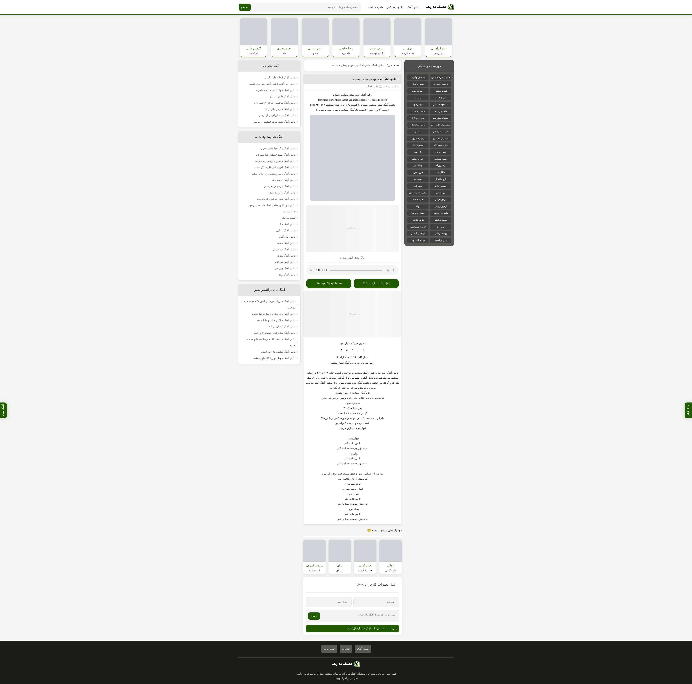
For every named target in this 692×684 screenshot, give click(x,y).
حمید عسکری (440, 158)
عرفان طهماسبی (418, 226)
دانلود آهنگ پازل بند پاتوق (282, 192)
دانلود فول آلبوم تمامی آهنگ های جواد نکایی (272, 84)
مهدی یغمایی (376, 104)
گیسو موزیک (288, 218)
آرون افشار (440, 179)
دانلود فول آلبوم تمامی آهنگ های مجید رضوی (271, 205)
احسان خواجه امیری (441, 77)
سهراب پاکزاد (418, 118)
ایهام (418, 206)
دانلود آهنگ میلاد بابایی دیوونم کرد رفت (274, 333)
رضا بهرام (440, 165)
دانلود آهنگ (413, 7)
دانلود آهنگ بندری (286, 255)
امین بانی (418, 186)
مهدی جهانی (441, 199)
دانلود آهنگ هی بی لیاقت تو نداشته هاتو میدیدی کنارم (270, 342)
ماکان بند (440, 172)
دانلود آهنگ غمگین (285, 230)
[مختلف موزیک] (440, 7)
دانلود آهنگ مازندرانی (284, 249)
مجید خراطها (440, 220)
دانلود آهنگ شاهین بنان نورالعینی (278, 351)
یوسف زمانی (440, 233)
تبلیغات (346, 649)
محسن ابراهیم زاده (440, 124)
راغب (418, 97)
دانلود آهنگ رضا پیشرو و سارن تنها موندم (273, 314)
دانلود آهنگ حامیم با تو (283, 180)
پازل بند (418, 152)
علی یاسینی (418, 158)
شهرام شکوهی (440, 118)
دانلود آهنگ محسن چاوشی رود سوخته (275, 161)
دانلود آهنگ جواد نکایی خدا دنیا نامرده (275, 90)
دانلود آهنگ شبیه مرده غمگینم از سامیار (274, 121)
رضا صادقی (417, 90)
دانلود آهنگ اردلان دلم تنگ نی (279, 77)
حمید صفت (417, 199)
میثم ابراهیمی (440, 240)
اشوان (418, 131)
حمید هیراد (440, 97)
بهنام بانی (418, 165)
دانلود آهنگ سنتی (286, 243)
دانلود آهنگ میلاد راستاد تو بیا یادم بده (275, 320)
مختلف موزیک (392, 65)
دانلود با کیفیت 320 (373, 283)
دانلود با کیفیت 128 (326, 283)
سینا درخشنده (418, 111)
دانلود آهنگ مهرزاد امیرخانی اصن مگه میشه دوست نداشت (268, 304)
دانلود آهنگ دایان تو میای (282, 96)
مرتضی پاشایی (418, 233)
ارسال (314, 616)
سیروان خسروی (441, 138)
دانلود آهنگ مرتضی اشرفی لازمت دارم (274, 103)
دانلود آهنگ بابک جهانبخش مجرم (278, 148)
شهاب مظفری (441, 90)
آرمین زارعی (440, 206)
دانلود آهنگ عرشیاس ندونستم (279, 186)
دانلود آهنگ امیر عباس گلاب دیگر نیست (274, 167)
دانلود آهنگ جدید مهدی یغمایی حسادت (374, 78)
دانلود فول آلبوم (287, 236)
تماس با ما (329, 649)
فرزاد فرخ (418, 172)
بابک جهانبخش (418, 124)
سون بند (418, 179)
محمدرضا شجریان (418, 192)
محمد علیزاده (418, 213)
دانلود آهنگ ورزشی (285, 268)
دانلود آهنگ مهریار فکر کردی (280, 109)
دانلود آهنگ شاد (287, 224)
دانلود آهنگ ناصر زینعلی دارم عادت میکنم (273, 173)
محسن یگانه (441, 186)
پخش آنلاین (382, 110)
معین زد (440, 226)
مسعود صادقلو (440, 104)
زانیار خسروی (418, 138)
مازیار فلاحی (418, 220)
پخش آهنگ (363, 649)
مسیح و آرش (418, 84)
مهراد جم (440, 192)
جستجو (245, 7)
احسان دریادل (440, 152)
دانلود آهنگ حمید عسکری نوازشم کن (275, 154)
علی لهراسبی (440, 111)
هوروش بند (417, 145)
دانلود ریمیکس (395, 7)
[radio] (364, 350)
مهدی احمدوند (418, 240)
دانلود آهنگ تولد (287, 274)
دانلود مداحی (375, 7)
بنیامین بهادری (418, 77)
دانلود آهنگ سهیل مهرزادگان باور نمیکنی (274, 358)
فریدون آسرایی (440, 84)
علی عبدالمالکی (440, 213)
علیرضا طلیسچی (440, 131)
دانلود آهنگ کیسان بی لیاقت (280, 326)
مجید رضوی (418, 104)
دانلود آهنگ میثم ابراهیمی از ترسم (277, 115)
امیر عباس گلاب (440, 145)
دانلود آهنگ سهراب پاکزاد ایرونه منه (276, 199)
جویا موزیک (289, 211)
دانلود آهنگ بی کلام (285, 262)
